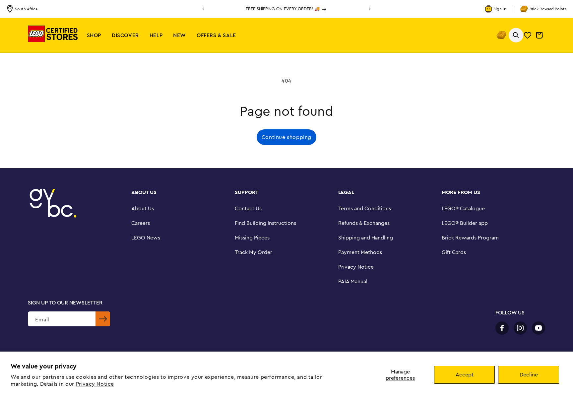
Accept (465, 374)
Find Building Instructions (265, 223)
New (179, 35)
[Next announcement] (369, 9)
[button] (94, 35)
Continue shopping (286, 137)
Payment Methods (360, 252)
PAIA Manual (352, 281)
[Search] (516, 35)
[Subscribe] (103, 318)
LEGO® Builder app (465, 223)
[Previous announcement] (203, 9)
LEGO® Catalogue (463, 208)
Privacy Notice (95, 383)
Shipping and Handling (365, 237)
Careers (140, 223)
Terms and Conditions (364, 208)
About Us (142, 208)
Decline (529, 374)
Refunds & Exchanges (364, 223)
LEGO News (145, 237)
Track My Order (253, 252)
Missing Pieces (252, 237)
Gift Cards (454, 252)
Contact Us (248, 208)
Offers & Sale (216, 35)
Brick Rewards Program (470, 237)
